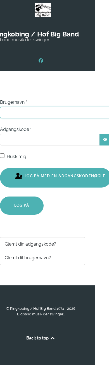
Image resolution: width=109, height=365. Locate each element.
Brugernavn (13, 102)
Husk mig (16, 156)
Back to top (37, 337)
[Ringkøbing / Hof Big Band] (40, 60)
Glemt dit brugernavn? (28, 257)
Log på (21, 205)
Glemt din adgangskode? (30, 244)
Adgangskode (16, 129)
